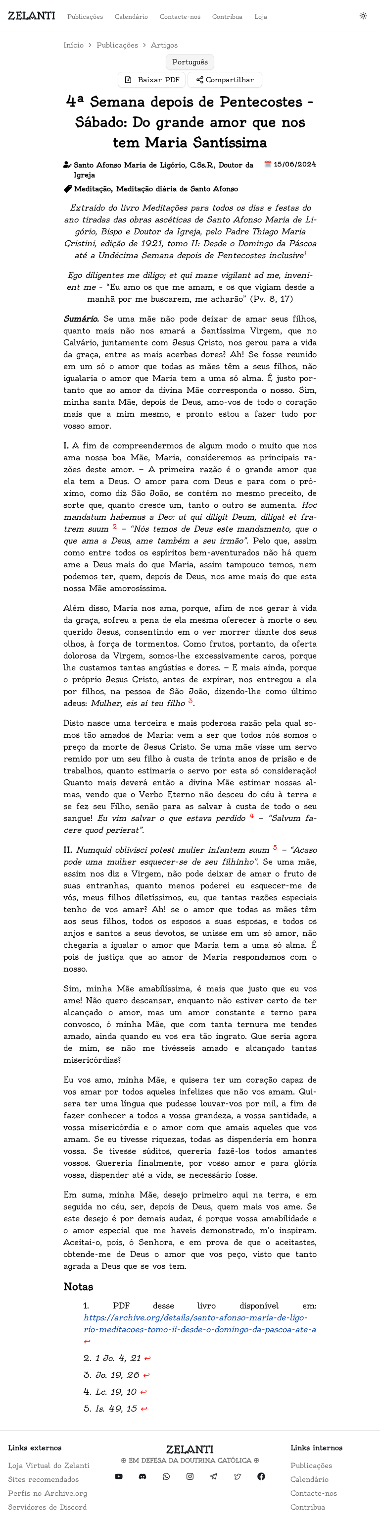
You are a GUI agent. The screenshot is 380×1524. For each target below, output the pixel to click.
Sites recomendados (43, 1479)
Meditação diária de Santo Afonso (177, 188)
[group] (190, 62)
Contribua (227, 16)
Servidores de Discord (47, 1507)
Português (190, 61)
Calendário (131, 16)
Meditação (92, 188)
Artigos (164, 45)
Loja (260, 16)
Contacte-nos (180, 16)
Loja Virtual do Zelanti (49, 1465)
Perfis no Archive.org (47, 1493)
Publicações (85, 16)
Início (73, 45)
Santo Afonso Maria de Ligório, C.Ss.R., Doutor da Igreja (163, 170)
